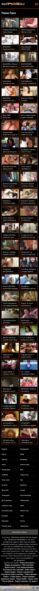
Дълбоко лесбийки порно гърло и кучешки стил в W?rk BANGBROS (10, 187)
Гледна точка (24, 475)
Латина (22, 521)
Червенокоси (24, 526)
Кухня (22, 505)
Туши (22, 516)
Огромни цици (6, 526)
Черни (4, 464)
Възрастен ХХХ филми (16, 539)
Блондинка (23, 459)
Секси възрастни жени (11, 549)
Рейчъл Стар (24, 511)
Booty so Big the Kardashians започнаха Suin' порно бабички (27, 221)
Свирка (22, 490)
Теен (21, 480)
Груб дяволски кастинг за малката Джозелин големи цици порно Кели (28, 84)
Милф (22, 454)
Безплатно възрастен (19, 537)
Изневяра (5, 516)
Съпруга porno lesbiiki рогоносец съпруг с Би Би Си (28, 237)
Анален (4, 454)
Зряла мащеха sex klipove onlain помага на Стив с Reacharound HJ (28, 33)
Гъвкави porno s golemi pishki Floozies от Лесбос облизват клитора (28, 358)
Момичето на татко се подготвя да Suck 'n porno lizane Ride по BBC (28, 255)
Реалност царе (24, 464)
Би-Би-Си (5, 485)
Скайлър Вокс (24, 500)
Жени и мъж (6, 480)
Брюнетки (23, 485)
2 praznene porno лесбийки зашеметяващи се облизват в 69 (10, 323)
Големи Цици (6, 470)
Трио (21, 470)
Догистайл (5, 490)
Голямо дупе (6, 495)
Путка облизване (25, 495)
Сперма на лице (7, 505)
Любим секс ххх (20, 546)
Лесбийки (5, 475)
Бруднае (4, 449)
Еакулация (5, 521)
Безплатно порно (19, 532)
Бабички (4, 459)
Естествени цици (7, 511)
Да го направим (7, 500)
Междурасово (24, 449)
